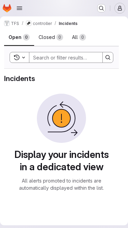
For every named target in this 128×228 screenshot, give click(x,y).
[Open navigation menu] (19, 8)
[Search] (107, 57)
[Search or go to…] (101, 8)
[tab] (19, 37)
